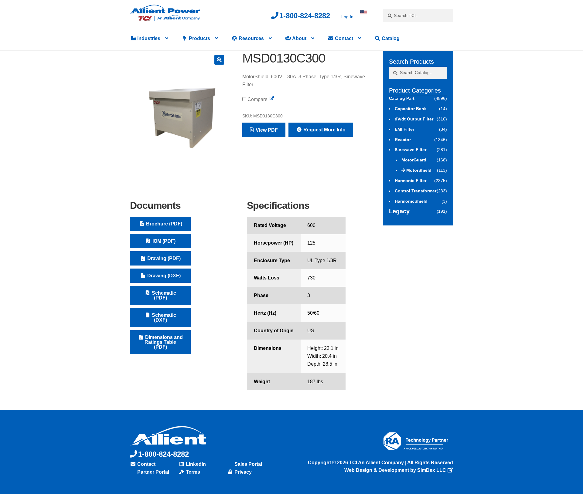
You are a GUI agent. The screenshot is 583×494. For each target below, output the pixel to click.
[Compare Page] (272, 99)
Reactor (403, 139)
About (298, 38)
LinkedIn (195, 464)
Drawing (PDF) (163, 258)
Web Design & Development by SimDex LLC (395, 470)
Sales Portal (247, 464)
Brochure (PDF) (163, 223)
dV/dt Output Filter (414, 119)
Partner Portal (152, 472)
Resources (250, 38)
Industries (148, 38)
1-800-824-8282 (304, 16)
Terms (192, 472)
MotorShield (418, 170)
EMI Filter (404, 129)
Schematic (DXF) (163, 318)
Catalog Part (401, 98)
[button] (219, 60)
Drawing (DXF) (163, 275)
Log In (347, 16)
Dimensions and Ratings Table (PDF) (163, 342)
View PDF (266, 130)
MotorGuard (413, 159)
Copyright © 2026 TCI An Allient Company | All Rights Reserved (380, 462)
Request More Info (324, 129)
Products (199, 38)
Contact (343, 38)
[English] (363, 12)
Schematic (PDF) (163, 295)
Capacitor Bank (411, 108)
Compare (257, 99)
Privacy (242, 472)
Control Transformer (415, 190)
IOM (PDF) (163, 241)
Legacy (399, 211)
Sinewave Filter (410, 149)
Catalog (390, 38)
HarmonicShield (411, 201)
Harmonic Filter (410, 180)
